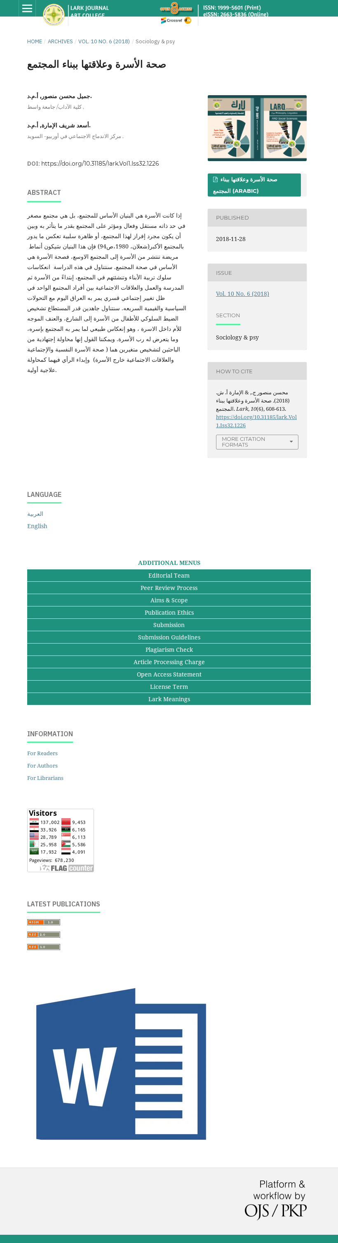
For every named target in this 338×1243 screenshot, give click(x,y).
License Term (169, 687)
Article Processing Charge (169, 662)
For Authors (42, 765)
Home (34, 41)
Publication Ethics (169, 612)
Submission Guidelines (169, 637)
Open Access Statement (169, 674)
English (37, 526)
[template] (124, 1150)
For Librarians (45, 778)
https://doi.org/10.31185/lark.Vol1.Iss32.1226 (100, 163)
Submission (169, 625)
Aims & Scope (169, 600)
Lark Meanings (169, 699)
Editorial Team (169, 575)
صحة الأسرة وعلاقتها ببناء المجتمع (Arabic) (245, 185)
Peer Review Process (169, 588)
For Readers (42, 753)
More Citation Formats (243, 441)
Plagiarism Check (169, 649)
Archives (60, 41)
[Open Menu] (27, 8)
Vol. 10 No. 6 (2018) (104, 41)
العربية (35, 513)
